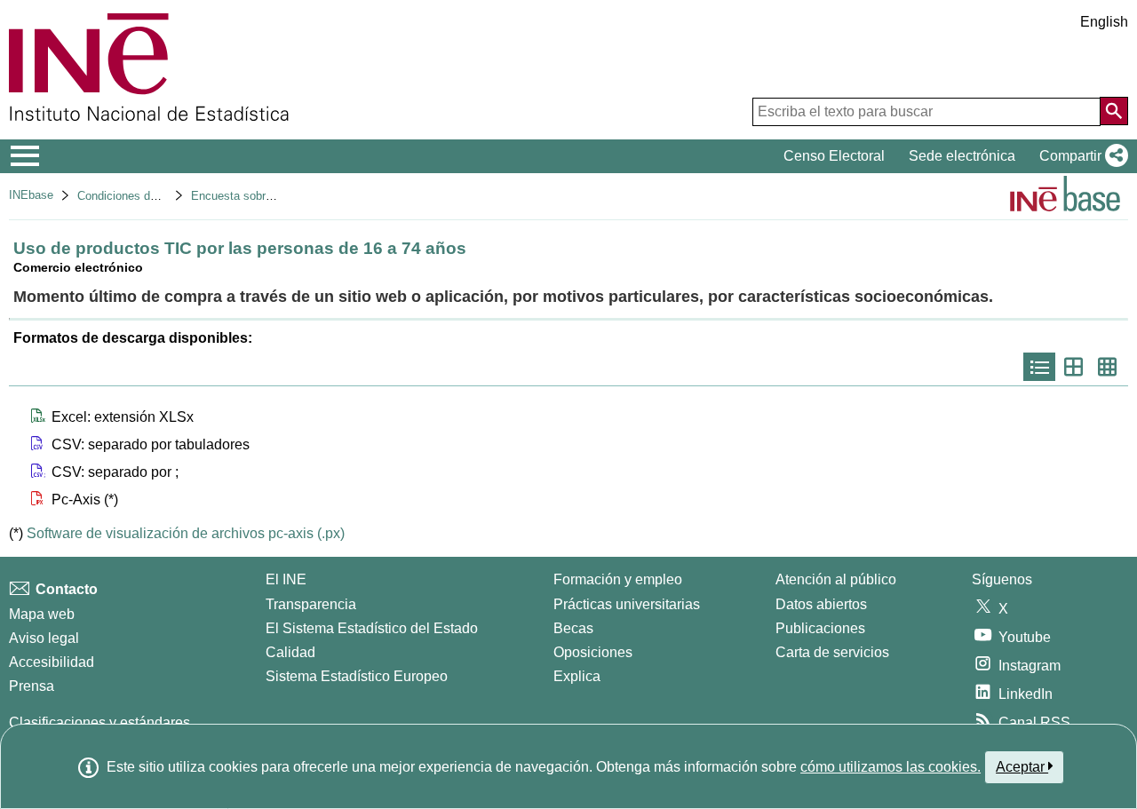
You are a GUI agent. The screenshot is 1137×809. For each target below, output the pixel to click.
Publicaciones (820, 628)
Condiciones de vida (129, 195)
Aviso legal (44, 638)
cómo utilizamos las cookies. (890, 766)
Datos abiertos (821, 604)
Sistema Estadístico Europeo (357, 676)
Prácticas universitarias (626, 604)
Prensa (31, 686)
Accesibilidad (51, 662)
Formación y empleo (617, 579)
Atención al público (835, 579)
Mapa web (42, 614)
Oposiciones (592, 652)
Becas (573, 628)
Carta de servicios (832, 652)
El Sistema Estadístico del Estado (372, 628)
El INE (286, 579)
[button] (1080, 156)
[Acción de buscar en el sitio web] (1114, 111)
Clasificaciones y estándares (99, 722)
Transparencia (311, 604)
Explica (576, 676)
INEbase (31, 195)
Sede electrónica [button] (962, 155)
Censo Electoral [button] (834, 155)
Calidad (290, 652)
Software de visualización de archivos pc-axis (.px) (186, 533)
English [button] (1104, 21)
